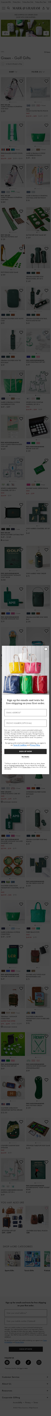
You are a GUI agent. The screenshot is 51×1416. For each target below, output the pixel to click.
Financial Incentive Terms (16, 765)
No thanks (25, 757)
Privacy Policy (35, 745)
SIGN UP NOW (25, 751)
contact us (12, 739)
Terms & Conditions (20, 745)
